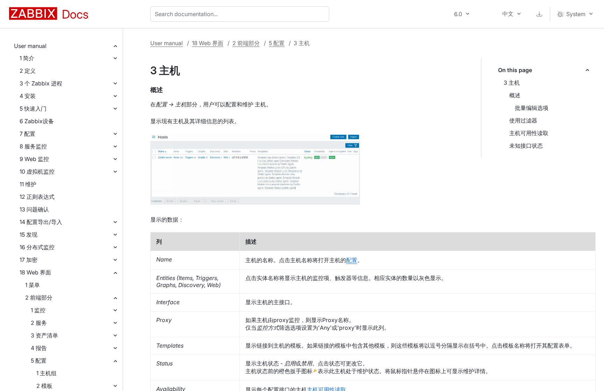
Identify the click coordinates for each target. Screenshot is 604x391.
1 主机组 (46, 373)
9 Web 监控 (34, 158)
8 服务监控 (33, 146)
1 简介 (27, 58)
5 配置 (38, 360)
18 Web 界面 (35, 272)
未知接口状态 (526, 145)
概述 (514, 95)
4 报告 (39, 347)
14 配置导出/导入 (41, 221)
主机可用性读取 (528, 133)
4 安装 (28, 95)
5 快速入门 (33, 108)
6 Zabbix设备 (37, 121)
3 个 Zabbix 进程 (41, 83)
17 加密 (28, 259)
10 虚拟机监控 (37, 171)
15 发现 (28, 234)
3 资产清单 (44, 335)
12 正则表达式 (37, 196)
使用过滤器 (523, 120)
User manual (30, 45)
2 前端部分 (38, 297)
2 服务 (39, 322)
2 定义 (28, 70)
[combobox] (241, 14)
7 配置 (27, 133)
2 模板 (44, 385)
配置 (351, 260)
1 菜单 (32, 284)
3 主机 (512, 82)
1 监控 (38, 310)
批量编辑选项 (531, 107)
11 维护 (28, 184)
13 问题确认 (34, 209)
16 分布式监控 (37, 247)
